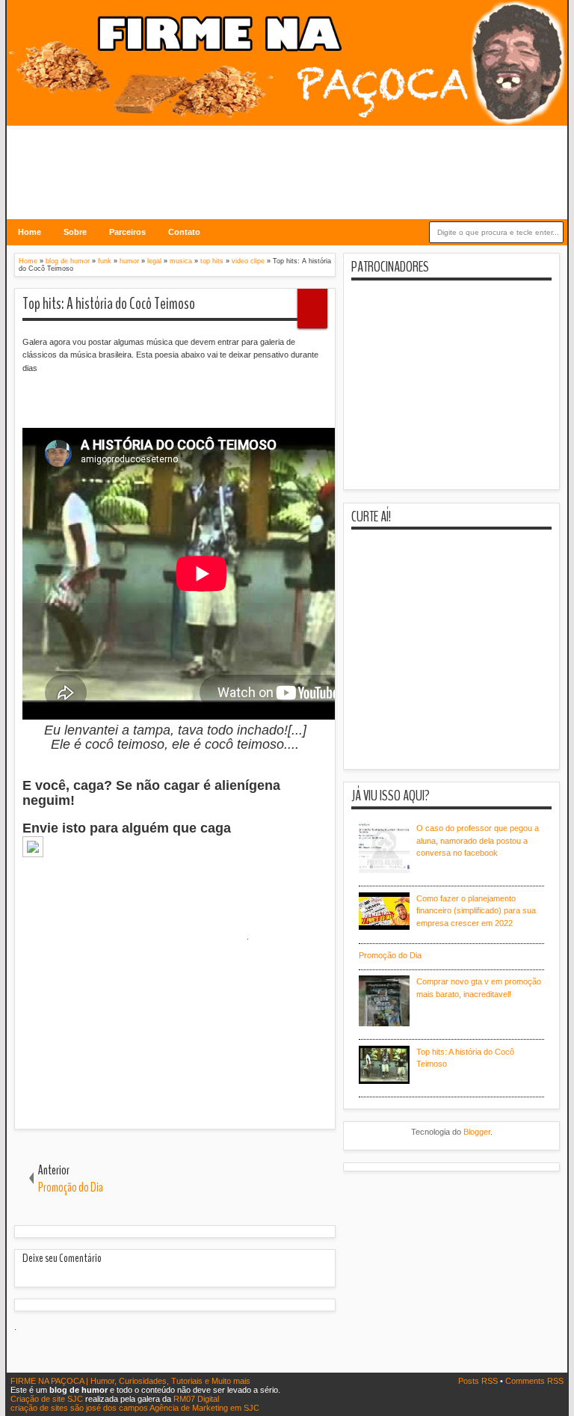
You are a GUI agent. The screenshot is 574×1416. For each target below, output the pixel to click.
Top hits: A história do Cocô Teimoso (108, 303)
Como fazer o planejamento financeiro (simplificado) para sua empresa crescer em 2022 (476, 911)
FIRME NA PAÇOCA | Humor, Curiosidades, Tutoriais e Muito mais (130, 1380)
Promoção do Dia (390, 955)
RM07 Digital (196, 1398)
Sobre (75, 231)
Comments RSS (534, 1380)
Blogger (476, 1131)
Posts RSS (479, 1380)
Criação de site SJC (47, 1398)
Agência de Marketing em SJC (204, 1407)
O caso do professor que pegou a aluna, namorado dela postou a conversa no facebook (477, 840)
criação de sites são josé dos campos (79, 1407)
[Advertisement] (287, 163)
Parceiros (127, 231)
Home (29, 231)
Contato (184, 231)
